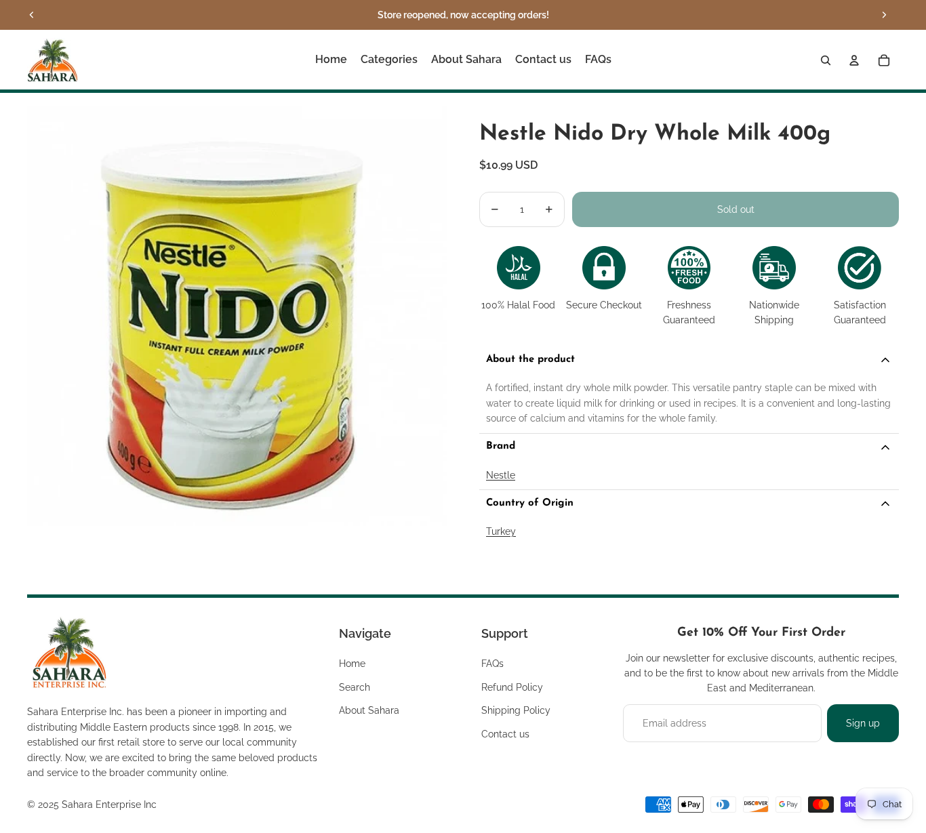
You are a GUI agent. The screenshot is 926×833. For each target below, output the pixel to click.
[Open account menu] (854, 60)
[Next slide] (884, 15)
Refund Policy (512, 687)
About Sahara (369, 710)
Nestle (500, 475)
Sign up (863, 723)
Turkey (501, 531)
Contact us (505, 734)
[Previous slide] (32, 15)
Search (354, 687)
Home (352, 663)
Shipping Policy (515, 710)
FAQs (492, 663)
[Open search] (826, 60)
